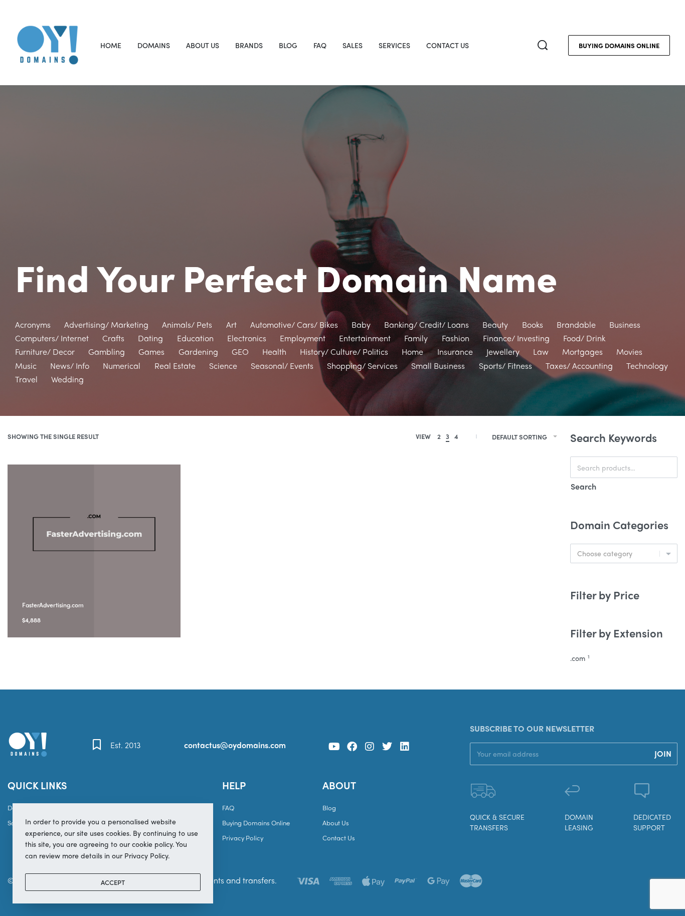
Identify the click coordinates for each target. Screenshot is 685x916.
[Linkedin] (405, 747)
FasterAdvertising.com (53, 604)
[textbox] (623, 553)
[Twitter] (387, 747)
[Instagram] (370, 747)
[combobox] (623, 553)
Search (583, 486)
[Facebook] (352, 747)
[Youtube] (334, 747)
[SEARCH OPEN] (542, 45)
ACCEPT (113, 882)
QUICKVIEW (96, 591)
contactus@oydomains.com (235, 745)
